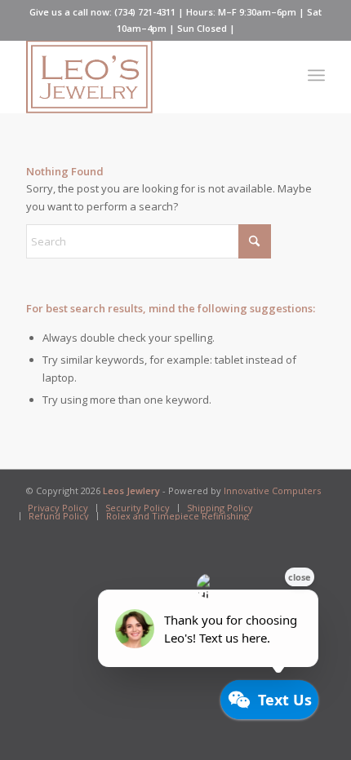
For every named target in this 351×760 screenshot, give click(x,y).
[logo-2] (145, 76)
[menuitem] (316, 72)
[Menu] (316, 72)
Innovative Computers (272, 490)
